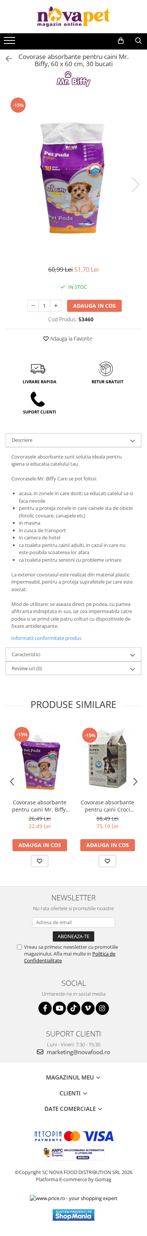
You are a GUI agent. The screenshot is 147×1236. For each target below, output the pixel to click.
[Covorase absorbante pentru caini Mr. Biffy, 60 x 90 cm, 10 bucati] (39, 759)
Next (135, 184)
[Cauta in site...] (138, 40)
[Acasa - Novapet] (73, 17)
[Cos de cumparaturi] (121, 40)
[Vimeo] (88, 1008)
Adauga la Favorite (70, 338)
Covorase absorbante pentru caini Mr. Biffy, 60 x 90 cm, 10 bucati (39, 806)
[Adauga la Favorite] (39, 861)
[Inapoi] (5, 59)
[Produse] (10, 42)
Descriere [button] (22, 440)
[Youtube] (59, 1008)
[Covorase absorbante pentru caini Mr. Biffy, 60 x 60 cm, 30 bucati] (73, 177)
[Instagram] (102, 1008)
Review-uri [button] (27, 668)
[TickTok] (73, 1008)
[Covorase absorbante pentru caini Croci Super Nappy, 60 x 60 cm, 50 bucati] (107, 758)
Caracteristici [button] (26, 654)
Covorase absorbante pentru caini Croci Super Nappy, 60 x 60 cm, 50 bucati (108, 806)
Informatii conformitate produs (46, 638)
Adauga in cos (94, 305)
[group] (73, 177)
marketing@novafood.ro (77, 1052)
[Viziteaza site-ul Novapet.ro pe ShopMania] (73, 1215)
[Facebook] (45, 1008)
